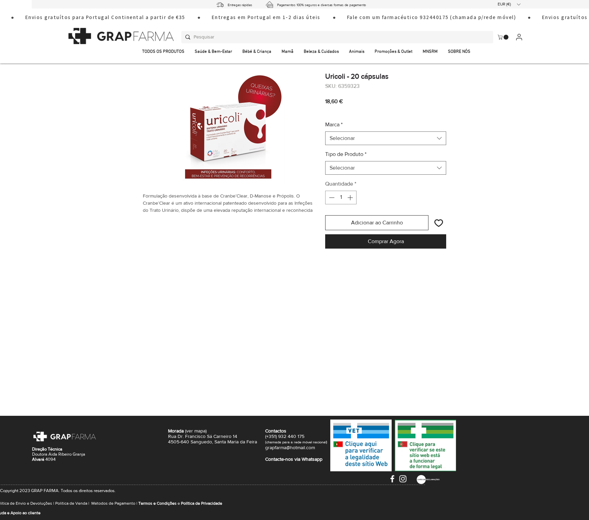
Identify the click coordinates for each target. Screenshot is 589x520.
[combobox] (385, 138)
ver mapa (196, 431)
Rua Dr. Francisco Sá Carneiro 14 (202, 436)
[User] (519, 37)
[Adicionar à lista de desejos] (438, 222)
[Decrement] (331, 197)
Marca (334, 124)
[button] (509, 4)
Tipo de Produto (345, 154)
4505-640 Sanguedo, (191, 441)
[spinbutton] (341, 197)
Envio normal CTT (364, 110)
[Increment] (351, 197)
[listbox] (509, 4)
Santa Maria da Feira (235, 441)
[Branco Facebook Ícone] (392, 479)
